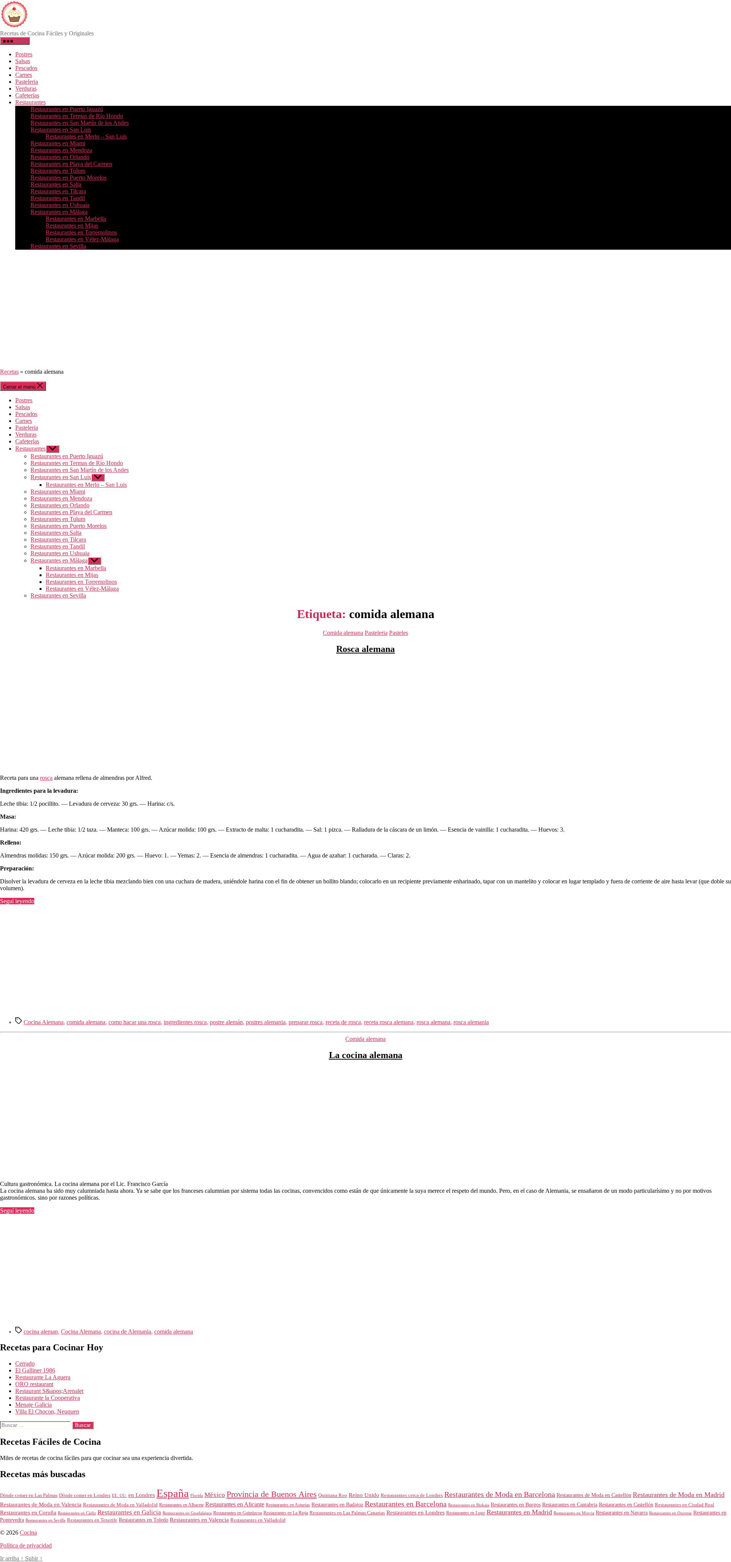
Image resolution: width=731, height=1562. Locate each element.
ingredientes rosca (185, 1022)
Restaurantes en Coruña (28, 1512)
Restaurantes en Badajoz (337, 1505)
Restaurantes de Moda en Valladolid (120, 1505)
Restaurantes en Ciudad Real (684, 1505)
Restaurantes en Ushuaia (59, 205)
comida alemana (86, 1022)
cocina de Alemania (127, 1331)
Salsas (22, 61)
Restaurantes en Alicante (234, 1504)
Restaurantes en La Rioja (285, 1513)
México (214, 1494)
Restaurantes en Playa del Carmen (71, 164)
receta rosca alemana (388, 1022)
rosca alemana (433, 1022)
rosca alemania (471, 1022)
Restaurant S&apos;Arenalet (49, 1391)
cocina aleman (41, 1331)
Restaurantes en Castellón (626, 1505)
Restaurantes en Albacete (181, 1505)
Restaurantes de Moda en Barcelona (499, 1494)
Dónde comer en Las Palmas (28, 1495)
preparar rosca (305, 1022)
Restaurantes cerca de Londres (412, 1495)
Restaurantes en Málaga (59, 212)
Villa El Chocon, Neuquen (47, 1411)
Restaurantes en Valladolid (258, 1520)
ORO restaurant (34, 1384)
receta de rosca (343, 1022)
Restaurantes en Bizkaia (468, 1505)
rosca (46, 778)
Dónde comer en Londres (84, 1495)
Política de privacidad (26, 1545)
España (172, 1493)
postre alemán (226, 1022)
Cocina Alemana (44, 1022)
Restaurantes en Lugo (465, 1513)
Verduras (26, 88)
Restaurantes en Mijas (72, 225)
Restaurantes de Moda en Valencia (40, 1504)
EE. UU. (119, 1495)
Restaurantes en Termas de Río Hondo (76, 116)
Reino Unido (364, 1495)
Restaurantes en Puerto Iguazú (66, 109)
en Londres (141, 1495)
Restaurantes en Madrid (519, 1512)
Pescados (26, 68)
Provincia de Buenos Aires (272, 1494)
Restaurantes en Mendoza (61, 150)
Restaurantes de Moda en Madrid (679, 1494)
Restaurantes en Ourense (670, 1513)
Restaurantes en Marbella (76, 218)
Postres (23, 54)
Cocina (28, 1532)
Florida (196, 1495)
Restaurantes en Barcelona (406, 1504)
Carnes (23, 75)
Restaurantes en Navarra (622, 1512)
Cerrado (25, 1363)
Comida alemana (343, 633)
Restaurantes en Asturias (288, 1505)
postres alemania (266, 1022)
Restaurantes (30, 102)
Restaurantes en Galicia (129, 1512)
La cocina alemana (365, 1055)
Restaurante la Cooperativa (47, 1398)
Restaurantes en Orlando (59, 157)
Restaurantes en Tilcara (58, 191)
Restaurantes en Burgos (516, 1505)
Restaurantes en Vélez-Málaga (82, 239)
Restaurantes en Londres (415, 1512)
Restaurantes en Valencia (199, 1520)
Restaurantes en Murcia (574, 1513)
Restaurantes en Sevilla (58, 246)
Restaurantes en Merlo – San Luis (86, 136)
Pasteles (398, 633)
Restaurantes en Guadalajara (187, 1513)
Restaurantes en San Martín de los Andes (79, 123)
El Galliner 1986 (35, 1370)
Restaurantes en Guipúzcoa (237, 1513)
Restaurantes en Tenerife (92, 1520)
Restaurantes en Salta (55, 184)
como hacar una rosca (135, 1022)
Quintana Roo (332, 1495)
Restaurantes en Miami (57, 143)
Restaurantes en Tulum (57, 170)
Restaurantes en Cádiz (77, 1513)
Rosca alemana (365, 649)
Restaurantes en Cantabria (569, 1505)
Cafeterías (27, 95)
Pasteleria (26, 81)
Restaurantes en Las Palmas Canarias (347, 1513)
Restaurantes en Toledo (143, 1520)
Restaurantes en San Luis (60, 129)
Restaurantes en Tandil (57, 198)
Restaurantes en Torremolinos (81, 232)
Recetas (9, 371)
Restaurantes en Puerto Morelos (68, 177)
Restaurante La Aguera (42, 1377)
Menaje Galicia (33, 1404)
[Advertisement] (365, 309)
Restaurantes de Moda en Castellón (594, 1495)
